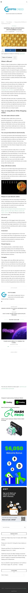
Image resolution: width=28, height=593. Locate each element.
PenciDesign (24, 588)
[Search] (26, 2)
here (8, 157)
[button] (2, 334)
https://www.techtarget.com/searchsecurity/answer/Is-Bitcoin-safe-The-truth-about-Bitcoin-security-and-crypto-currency (13, 210)
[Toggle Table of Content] (14, 58)
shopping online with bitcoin (7, 90)
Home (2, 22)
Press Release (9, 22)
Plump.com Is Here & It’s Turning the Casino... (14, 341)
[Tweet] (21, 50)
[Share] (10, 50)
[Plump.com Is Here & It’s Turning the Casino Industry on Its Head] (14, 330)
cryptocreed (11, 31)
